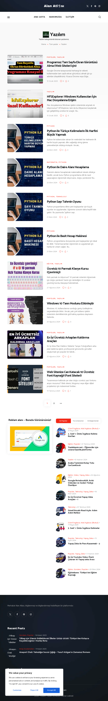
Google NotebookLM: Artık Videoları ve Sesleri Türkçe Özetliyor (81, 483)
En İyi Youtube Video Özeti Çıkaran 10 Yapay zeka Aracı (81, 558)
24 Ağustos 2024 (53, 322)
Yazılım (61, 57)
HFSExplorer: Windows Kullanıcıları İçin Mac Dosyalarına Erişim (71, 98)
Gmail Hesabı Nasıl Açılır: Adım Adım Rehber (82, 511)
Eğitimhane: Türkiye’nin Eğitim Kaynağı (82, 574)
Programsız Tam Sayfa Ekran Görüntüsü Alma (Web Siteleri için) (72, 64)
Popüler (51, 57)
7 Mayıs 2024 (73, 525)
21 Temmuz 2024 (88, 444)
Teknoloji (61, 197)
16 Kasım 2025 (41, 635)
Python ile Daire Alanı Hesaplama (68, 167)
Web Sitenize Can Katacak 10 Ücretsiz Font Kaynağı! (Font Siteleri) (70, 373)
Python (51, 126)
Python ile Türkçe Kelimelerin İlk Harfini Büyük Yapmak (72, 132)
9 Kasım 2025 (41, 649)
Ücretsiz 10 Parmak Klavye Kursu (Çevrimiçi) (68, 270)
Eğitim (50, 264)
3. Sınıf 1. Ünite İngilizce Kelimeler (84, 528)
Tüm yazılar (53, 44)
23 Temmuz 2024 (83, 507)
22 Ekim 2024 (52, 183)
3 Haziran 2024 (93, 554)
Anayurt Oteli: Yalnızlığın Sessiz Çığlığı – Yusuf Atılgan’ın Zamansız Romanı (54, 652)
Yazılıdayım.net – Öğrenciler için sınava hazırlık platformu (83, 448)
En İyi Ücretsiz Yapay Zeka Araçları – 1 (80, 498)
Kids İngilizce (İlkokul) (89, 428)
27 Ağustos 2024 (53, 288)
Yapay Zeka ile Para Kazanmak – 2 (84, 544)
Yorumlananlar (78, 421)
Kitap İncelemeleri (26, 649)
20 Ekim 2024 (95, 569)
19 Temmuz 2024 (53, 391)
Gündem (77, 569)
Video (76, 475)
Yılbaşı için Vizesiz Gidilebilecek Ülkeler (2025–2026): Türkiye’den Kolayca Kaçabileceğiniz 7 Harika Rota (54, 639)
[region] (34, 682)
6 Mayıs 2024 (73, 431)
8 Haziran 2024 (81, 460)
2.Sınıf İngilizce (74, 428)
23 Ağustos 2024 (53, 356)
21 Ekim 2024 (52, 217)
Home (43, 44)
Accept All (51, 690)
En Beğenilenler (93, 421)
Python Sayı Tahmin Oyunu (64, 202)
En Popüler (63, 421)
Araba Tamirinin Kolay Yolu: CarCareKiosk (81, 464)
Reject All (34, 690)
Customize (17, 690)
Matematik (52, 162)
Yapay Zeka (84, 475)
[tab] (63, 421)
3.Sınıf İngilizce (74, 523)
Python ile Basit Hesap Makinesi (67, 236)
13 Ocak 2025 (52, 81)
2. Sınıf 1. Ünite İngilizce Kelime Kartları (82, 435)
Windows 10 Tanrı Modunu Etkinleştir (70, 303)
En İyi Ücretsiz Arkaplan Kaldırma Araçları (68, 339)
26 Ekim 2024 (52, 150)
